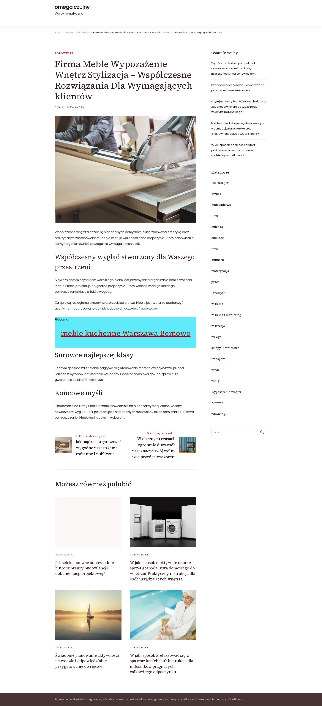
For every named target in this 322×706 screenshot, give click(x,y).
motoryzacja (220, 271)
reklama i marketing (226, 315)
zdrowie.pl (64, 53)
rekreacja (218, 326)
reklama (217, 304)
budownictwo (221, 205)
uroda (215, 370)
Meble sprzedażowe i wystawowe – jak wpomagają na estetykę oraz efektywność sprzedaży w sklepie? (237, 128)
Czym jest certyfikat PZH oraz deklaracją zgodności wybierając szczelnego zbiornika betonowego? (238, 106)
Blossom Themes (195, 699)
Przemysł (218, 293)
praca (215, 282)
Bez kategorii (221, 183)
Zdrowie (217, 403)
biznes (216, 194)
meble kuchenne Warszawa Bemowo (126, 333)
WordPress (235, 699)
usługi (215, 381)
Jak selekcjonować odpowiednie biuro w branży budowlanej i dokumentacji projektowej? (84, 568)
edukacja (217, 238)
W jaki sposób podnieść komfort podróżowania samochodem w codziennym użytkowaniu (233, 150)
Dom (214, 216)
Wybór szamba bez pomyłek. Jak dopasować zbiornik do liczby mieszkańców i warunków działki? (233, 68)
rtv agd (216, 337)
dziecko (217, 227)
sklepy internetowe (225, 348)
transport (218, 359)
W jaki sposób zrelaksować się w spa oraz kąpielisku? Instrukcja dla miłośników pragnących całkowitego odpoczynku (161, 663)
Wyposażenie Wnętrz (226, 392)
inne (214, 249)
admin (59, 107)
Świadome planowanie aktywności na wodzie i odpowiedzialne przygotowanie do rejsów (87, 661)
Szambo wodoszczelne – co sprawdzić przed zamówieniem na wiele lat (237, 88)
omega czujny (72, 7)
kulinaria (218, 260)
